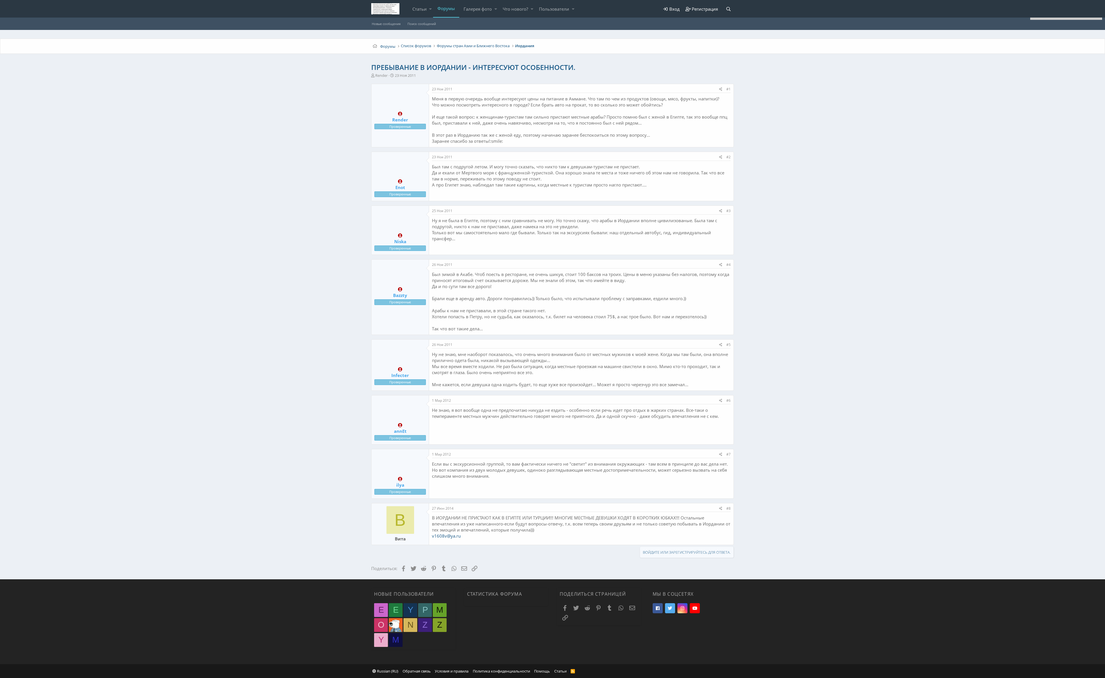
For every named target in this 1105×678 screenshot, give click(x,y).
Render (381, 75)
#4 (728, 264)
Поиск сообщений (421, 24)
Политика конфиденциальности (501, 671)
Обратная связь (417, 671)
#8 (728, 508)
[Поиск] (728, 9)
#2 (728, 157)
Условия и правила (451, 671)
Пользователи (554, 9)
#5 (728, 344)
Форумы (446, 8)
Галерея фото (478, 9)
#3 (728, 210)
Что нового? (515, 9)
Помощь (542, 671)
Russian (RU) (387, 671)
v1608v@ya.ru (446, 536)
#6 (728, 400)
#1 (728, 89)
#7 (728, 454)
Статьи (419, 9)
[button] (430, 9)
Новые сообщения (386, 24)
